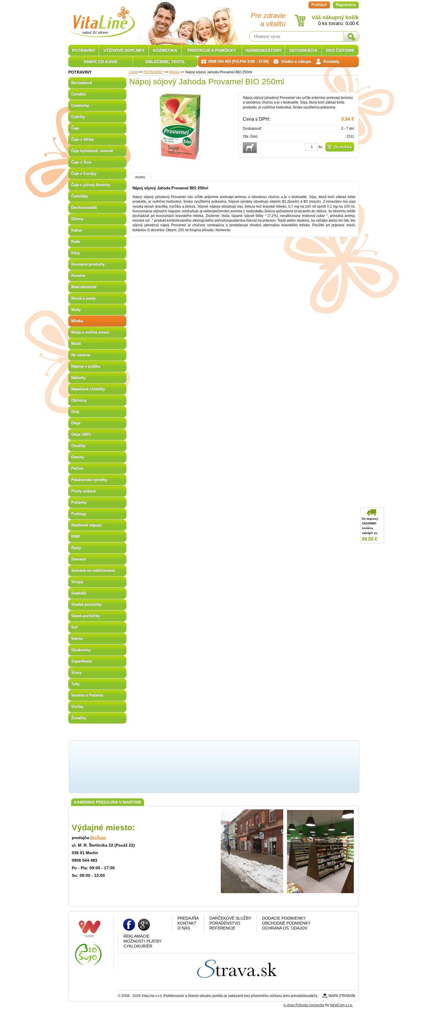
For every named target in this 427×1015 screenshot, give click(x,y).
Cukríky (78, 117)
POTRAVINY (153, 72)
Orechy (77, 457)
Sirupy (77, 582)
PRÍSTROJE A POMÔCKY (211, 50)
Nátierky (78, 377)
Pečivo (77, 468)
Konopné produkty (88, 264)
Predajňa (188, 918)
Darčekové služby (230, 918)
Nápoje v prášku (85, 366)
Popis (140, 177)
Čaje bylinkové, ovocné (92, 151)
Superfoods (81, 661)
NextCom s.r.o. (341, 1005)
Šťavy (76, 672)
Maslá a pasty (83, 298)
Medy (76, 309)
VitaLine (101, 18)
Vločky (77, 706)
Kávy (75, 253)
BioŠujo (98, 837)
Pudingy (78, 514)
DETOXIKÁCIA (303, 50)
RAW (75, 536)
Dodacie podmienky (284, 918)
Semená (78, 559)
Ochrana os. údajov (284, 928)
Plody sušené (83, 491)
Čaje (75, 128)
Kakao (76, 230)
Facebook (129, 924)
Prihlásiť (319, 5)
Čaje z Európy (83, 173)
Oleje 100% (81, 434)
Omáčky (78, 446)
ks (320, 147)
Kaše (75, 241)
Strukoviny (81, 650)
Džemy (77, 219)
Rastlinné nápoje (86, 525)
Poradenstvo (224, 923)
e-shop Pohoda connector (304, 1005)
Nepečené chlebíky (88, 389)
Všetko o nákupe (296, 61)
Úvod (133, 72)
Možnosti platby (142, 941)
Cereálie (78, 94)
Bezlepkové (81, 83)
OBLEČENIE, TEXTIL (165, 61)
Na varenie (80, 355)
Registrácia (346, 5)
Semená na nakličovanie (93, 570)
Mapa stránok (342, 996)
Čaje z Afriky (82, 139)
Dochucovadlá (84, 207)
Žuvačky (78, 718)
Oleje (75, 423)
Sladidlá (78, 593)
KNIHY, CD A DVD (100, 61)
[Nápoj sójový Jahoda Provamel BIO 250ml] (180, 158)
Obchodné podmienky (286, 923)
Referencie (222, 928)
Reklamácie (136, 936)
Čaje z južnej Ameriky (90, 185)
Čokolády (79, 196)
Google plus (144, 924)
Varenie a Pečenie (87, 695)
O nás (183, 928)
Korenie (78, 275)
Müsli (76, 343)
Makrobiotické (83, 287)
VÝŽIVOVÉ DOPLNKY (123, 50)
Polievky (79, 502)
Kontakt (186, 923)
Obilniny (79, 400)
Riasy (76, 548)
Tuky (75, 684)
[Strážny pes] (250, 147)
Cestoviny (80, 105)
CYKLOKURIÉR (137, 946)
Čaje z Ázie (81, 162)
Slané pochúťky (85, 616)
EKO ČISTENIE (340, 50)
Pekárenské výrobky (89, 480)
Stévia (76, 638)
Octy (75, 411)
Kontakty (331, 61)
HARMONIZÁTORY (263, 50)
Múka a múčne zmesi (90, 332)
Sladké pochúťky (86, 604)
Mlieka (174, 72)
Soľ (74, 627)
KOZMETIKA (165, 50)
